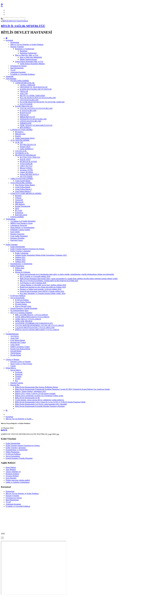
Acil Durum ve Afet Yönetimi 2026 (33, 283)
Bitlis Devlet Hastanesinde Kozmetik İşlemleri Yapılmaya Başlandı (40, 406)
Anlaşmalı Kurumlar (18, 72)
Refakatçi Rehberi (12, 474)
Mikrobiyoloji (20, 134)
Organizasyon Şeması (18, 66)
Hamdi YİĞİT (25, 147)
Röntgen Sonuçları (17, 234)
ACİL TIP (19, 142)
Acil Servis (14, 336)
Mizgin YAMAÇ (26, 168)
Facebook (18, 372)
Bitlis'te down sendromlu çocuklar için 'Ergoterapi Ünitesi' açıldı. (39, 396)
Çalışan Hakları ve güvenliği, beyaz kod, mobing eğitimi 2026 (43, 285)
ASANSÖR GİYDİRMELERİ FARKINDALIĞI (34, 323)
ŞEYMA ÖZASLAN (28, 145)
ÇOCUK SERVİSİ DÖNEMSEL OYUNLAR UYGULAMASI (39, 325)
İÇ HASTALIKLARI (28, 110)
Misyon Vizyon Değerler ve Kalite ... (19, 419)
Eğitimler (18, 270)
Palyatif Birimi (15, 351)
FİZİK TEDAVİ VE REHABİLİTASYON (36, 125)
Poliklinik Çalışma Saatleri (20, 230)
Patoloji (18, 136)
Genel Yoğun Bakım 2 (23, 189)
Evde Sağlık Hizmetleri (19, 236)
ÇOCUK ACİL (21, 151)
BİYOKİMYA (25, 127)
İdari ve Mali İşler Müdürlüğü (31, 57)
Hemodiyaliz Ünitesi (18, 342)
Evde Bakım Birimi (17, 340)
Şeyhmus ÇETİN (26, 170)
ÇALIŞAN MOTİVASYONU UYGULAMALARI (34, 328)
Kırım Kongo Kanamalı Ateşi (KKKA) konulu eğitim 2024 (42, 291)
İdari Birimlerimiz (17, 68)
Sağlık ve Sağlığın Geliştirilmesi (17, 482)
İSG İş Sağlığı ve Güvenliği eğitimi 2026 (35, 276)
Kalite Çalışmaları (21, 253)
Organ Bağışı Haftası (23, 302)
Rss (16, 381)
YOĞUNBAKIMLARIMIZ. (21, 183)
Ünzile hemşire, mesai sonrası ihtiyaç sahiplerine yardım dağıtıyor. (39, 400)
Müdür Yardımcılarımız (28, 59)
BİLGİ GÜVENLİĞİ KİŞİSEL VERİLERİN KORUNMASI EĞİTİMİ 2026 (49, 281)
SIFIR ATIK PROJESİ (23, 321)
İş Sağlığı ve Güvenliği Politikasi (22, 74)
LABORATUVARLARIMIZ (21, 130)
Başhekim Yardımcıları (28, 53)
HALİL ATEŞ (25, 159)
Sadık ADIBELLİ (26, 149)
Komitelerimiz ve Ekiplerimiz (21, 264)
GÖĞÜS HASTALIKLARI (30, 121)
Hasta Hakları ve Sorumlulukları (22, 228)
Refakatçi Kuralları (17, 238)
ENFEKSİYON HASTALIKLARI (33, 119)
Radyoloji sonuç (21, 215)
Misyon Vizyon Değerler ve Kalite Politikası (26, 45)
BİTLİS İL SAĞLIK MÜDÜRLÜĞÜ (23, 26)
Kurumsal (9, 40)
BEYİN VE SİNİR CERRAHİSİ (32, 96)
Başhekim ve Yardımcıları (24, 49)
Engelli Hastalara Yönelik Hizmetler (23, 308)
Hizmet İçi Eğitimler (22, 272)
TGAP (12, 70)
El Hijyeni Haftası (22, 300)
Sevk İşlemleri (11, 478)
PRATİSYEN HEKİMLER (25, 155)
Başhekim (23, 51)
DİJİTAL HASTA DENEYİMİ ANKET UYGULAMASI (37, 330)
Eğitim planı (19, 268)
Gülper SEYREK (26, 172)
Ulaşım (13, 366)
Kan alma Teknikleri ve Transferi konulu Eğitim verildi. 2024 (42, 293)
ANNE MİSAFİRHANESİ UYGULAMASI (32, 317)
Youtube (18, 376)
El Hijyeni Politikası (17, 296)
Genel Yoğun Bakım (22, 187)
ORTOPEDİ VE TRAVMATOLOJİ (33, 87)
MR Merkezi (20, 204)
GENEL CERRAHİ (27, 85)
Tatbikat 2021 (20, 257)
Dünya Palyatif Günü (23, 306)
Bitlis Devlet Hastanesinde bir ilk (27, 398)
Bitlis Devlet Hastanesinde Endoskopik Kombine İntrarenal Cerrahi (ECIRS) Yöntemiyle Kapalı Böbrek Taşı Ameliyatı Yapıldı (62, 389)
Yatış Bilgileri (11, 469)
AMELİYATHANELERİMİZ (21, 179)
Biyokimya (19, 132)
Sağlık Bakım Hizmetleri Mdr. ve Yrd (29, 62)
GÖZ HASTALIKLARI (29, 100)
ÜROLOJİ (24, 91)
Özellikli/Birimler (12, 334)
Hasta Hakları (11, 467)
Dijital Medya (11, 368)
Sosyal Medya (15, 370)
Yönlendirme (10, 219)
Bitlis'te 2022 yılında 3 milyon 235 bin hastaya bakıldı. (35, 393)
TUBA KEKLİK (26, 164)
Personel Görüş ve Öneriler (20, 362)
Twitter (17, 379)
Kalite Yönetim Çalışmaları (20, 251)
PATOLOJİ (24, 115)
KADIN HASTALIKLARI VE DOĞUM (35, 89)
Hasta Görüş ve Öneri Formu (21, 364)
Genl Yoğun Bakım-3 (23, 191)
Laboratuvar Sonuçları (18, 225)
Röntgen (18, 196)
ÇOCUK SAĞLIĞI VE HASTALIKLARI (36, 108)
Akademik (9, 76)
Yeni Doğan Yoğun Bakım (25, 185)
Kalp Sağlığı (15, 232)
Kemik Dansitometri (22, 206)
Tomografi (19, 200)
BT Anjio (18, 210)
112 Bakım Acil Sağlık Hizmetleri (23, 221)
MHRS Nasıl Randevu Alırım (21, 223)
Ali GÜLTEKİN (26, 176)
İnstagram (18, 374)
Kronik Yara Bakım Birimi (20, 349)
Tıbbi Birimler (11, 79)
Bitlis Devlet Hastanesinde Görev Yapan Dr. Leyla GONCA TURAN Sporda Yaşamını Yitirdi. (50, 402)
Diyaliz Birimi (15, 355)
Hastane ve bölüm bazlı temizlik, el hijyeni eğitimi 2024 (40, 289)
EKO (17, 208)
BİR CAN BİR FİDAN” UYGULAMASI (31, 315)
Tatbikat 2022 (20, 259)
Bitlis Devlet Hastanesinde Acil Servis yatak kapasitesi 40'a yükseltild (41, 404)
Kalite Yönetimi (11, 245)
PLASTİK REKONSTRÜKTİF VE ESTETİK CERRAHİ (42, 102)
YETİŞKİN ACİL (22, 153)
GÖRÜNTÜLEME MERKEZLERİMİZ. (26, 193)
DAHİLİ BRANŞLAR (24, 106)
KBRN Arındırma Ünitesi (20, 347)
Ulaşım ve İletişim (12, 359)
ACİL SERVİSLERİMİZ (19, 140)
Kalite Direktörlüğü (17, 247)
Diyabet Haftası (21, 304)
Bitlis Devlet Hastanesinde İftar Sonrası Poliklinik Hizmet (36, 387)
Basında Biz (14, 385)
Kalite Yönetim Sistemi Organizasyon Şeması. (27, 249)
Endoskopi (19, 213)
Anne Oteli (14, 338)
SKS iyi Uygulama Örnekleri (21, 313)
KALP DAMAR (26, 104)
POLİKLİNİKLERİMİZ (19, 81)
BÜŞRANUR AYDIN (28, 162)
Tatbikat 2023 (20, 262)
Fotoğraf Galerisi (16, 383)
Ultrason (18, 198)
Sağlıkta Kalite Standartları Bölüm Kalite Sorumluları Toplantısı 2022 (41, 255)
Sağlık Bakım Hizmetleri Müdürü (32, 64)
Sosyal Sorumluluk (17, 298)
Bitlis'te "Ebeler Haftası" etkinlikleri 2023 (30, 391)
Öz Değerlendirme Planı (19, 310)
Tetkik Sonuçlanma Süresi (25, 138)
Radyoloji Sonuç (16, 240)
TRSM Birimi (15, 353)
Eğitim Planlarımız (17, 266)
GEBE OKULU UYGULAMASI (28, 319)
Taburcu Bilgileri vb (13, 472)
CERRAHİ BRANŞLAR (24, 83)
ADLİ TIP (24, 93)
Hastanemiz (14, 42)
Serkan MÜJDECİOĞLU (29, 174)
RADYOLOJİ (25, 113)
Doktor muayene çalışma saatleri (18, 480)
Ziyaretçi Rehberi (12, 476)
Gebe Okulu (15, 345)
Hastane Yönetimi (17, 47)
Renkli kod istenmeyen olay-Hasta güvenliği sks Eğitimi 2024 (43, 287)
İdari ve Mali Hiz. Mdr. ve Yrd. (26, 55)
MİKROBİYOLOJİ (27, 117)
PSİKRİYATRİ (25, 123)
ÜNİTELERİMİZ (17, 217)
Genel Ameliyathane (22, 181)
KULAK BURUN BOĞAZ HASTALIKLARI (38, 98)
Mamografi (19, 202)
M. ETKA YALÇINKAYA (30, 157)
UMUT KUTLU (26, 166)
